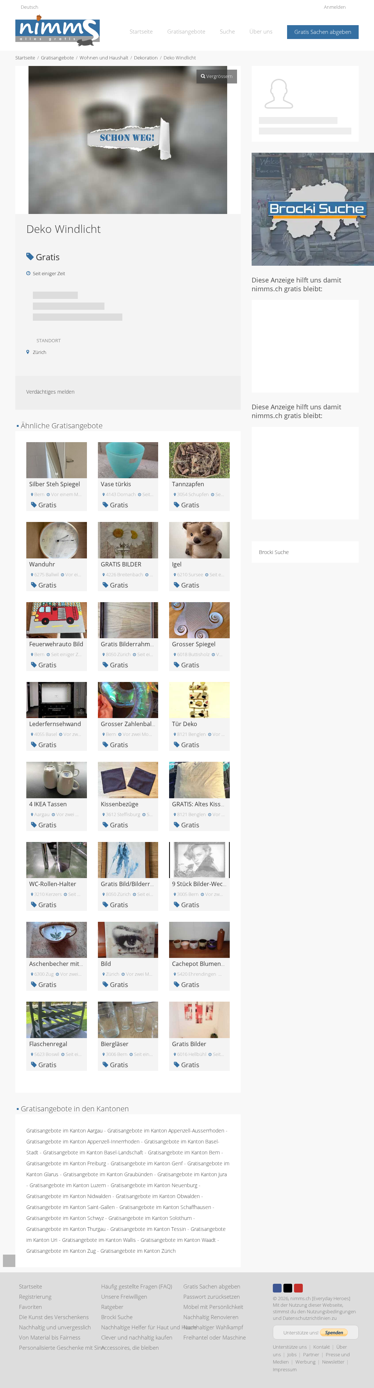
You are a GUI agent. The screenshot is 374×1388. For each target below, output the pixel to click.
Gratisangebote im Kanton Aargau (64, 1130)
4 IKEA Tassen (48, 804)
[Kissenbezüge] (128, 779)
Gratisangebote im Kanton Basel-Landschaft (93, 1152)
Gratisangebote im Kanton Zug (61, 1250)
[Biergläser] (128, 1019)
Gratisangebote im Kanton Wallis (99, 1239)
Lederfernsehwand (55, 724)
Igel (177, 564)
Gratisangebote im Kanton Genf (147, 1163)
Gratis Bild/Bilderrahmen (135, 884)
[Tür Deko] (199, 699)
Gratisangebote (186, 31)
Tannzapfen (188, 484)
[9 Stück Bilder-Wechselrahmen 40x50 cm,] (199, 859)
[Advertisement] (313, 345)
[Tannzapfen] (199, 459)
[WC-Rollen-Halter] (56, 859)
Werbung (305, 1361)
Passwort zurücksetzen (211, 1296)
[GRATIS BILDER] (128, 539)
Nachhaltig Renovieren (210, 1317)
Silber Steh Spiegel (54, 484)
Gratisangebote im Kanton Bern (184, 1152)
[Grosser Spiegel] (199, 619)
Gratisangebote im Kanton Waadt (178, 1239)
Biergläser (115, 1044)
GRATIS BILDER (121, 564)
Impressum (285, 1369)
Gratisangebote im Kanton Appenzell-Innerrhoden (83, 1141)
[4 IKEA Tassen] (56, 779)
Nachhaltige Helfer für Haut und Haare (148, 1327)
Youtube (298, 1288)
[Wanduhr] (56, 539)
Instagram (309, 1288)
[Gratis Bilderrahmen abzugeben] (128, 619)
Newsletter (333, 1361)
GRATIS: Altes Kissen (200, 804)
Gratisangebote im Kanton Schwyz (65, 1217)
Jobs (292, 1354)
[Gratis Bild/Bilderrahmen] (128, 859)
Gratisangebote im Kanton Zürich (138, 1250)
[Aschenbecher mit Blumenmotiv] (56, 939)
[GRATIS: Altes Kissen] (199, 779)
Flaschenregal (48, 1044)
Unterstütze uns (290, 1347)
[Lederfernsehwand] (56, 699)
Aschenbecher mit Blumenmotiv (73, 964)
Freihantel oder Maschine (214, 1337)
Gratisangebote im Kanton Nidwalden (68, 1196)
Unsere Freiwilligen (124, 1296)
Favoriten (30, 1306)
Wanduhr (42, 564)
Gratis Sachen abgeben (322, 31)
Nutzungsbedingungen (331, 1311)
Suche (227, 31)
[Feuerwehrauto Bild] (56, 619)
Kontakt (321, 1347)
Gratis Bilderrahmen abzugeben (145, 644)
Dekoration (146, 57)
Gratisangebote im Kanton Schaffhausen (165, 1207)
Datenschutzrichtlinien (307, 1318)
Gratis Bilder (189, 1044)
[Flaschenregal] (56, 1019)
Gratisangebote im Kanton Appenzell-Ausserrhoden (165, 1130)
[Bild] (128, 939)
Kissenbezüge (119, 804)
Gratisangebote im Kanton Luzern (68, 1185)
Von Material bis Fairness (49, 1337)
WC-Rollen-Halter (52, 884)
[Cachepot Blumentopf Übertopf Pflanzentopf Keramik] (199, 939)
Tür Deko (184, 724)
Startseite (141, 31)
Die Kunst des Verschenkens (54, 1317)
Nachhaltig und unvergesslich (55, 1327)
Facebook (277, 1288)
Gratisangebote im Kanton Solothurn (150, 1217)
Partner (311, 1354)
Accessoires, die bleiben (130, 1347)
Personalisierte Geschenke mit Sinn (62, 1347)
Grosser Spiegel (193, 644)
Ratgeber (112, 1306)
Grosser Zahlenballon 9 (133, 724)
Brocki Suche (274, 552)
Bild (106, 964)
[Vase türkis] (128, 459)
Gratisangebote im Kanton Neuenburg (154, 1185)
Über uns (260, 31)
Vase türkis (116, 484)
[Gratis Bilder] (199, 1019)
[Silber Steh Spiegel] (56, 459)
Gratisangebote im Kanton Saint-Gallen (70, 1207)
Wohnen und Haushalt (104, 57)
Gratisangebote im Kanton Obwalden (158, 1196)
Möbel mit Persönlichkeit (213, 1306)
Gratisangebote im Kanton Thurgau (66, 1228)
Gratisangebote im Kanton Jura (192, 1174)
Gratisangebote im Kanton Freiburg (66, 1163)
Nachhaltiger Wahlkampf (213, 1327)
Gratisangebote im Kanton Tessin (148, 1228)
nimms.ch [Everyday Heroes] (320, 1298)
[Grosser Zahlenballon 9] (128, 699)
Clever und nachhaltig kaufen (136, 1337)
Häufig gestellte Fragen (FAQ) (136, 1286)
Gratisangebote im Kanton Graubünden (108, 1174)
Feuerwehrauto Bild (56, 644)
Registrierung (35, 1296)
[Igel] (199, 539)
